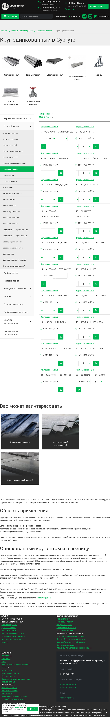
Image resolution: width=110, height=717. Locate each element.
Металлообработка (10, 673)
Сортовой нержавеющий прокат (70, 642)
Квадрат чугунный (10, 181)
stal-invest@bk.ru (76, 3)
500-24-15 (51, 8)
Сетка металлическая (13, 304)
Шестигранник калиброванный (14, 260)
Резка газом (6, 693)
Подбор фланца (8, 682)
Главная (3, 31)
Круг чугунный (8, 175)
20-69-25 (51, 2)
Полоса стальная (9, 206)
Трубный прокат (11, 273)
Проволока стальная (11, 218)
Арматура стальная (10, 133)
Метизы (7, 296)
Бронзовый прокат (64, 622)
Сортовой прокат (44, 31)
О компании (61, 16)
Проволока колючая (10, 224)
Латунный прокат (64, 625)
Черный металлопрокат (22, 31)
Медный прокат (63, 619)
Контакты (75, 16)
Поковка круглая (9, 200)
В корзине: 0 (103, 16)
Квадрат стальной (10, 145)
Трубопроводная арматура (16, 312)
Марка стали (45, 117)
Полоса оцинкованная (11, 212)
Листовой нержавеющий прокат (70, 639)
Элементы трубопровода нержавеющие (73, 648)
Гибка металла (8, 676)
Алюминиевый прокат (66, 628)
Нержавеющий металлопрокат (11, 333)
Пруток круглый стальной (12, 194)
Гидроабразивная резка (12, 699)
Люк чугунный (8, 187)
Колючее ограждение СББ (13, 151)
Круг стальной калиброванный (14, 163)
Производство (7, 670)
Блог (3, 661)
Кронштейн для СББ (10, 157)
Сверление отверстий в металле (15, 679)
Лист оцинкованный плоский (20, 480)
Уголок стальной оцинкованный (15, 236)
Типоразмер (44, 114)
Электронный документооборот (15, 664)
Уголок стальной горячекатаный (15, 230)
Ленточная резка (9, 688)
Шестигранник (8, 254)
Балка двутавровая (10, 139)
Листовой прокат (11, 281)
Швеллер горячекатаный (12, 242)
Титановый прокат (64, 630)
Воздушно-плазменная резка (14, 696)
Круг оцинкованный (49, 127)
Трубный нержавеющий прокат (70, 636)
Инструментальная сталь (15, 289)
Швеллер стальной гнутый (13, 248)
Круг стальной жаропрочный (14, 266)
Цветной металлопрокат (11, 321)
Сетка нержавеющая (65, 645)
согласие (19, 708)
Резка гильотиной (9, 690)
